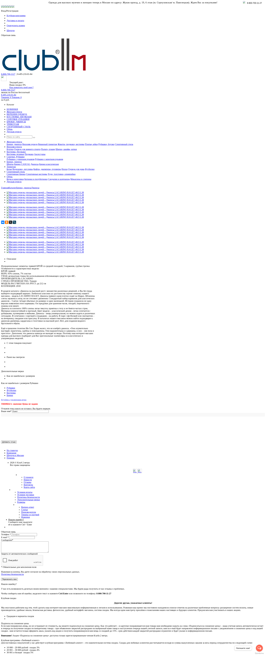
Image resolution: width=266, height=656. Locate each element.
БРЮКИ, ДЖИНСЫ (16, 122)
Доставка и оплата (15, 20)
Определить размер (16, 25)
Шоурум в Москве (15, 455)
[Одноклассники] (6, 222)
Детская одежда (14, 132)
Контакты (28, 485)
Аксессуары (39, 154)
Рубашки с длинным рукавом (20, 159)
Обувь (9, 129)
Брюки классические (49, 164)
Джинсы (35, 164)
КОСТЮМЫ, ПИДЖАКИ (19, 117)
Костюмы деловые (15, 154)
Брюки (10, 395)
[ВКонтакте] (2, 222)
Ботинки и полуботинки (36, 179)
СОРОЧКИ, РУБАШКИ (18, 119)
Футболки (89, 169)
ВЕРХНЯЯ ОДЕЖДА (17, 114)
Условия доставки (25, 495)
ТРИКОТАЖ (13, 124)
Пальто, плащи (48, 149)
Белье (9, 169)
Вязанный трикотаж (47, 144)
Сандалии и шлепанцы (59, 179)
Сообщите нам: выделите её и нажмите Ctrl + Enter (20, 522)
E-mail (5, 537)
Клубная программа (16, 15)
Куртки (10, 149)
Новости (28, 480)
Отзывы (27, 482)
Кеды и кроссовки (15, 179)
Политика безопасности (28, 497)
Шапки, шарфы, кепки (66, 149)
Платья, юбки (91, 144)
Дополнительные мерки (28, 500)
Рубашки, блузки (106, 144)
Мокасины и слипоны (80, 179)
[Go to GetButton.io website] (259, 653)
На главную (12, 450)
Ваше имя (6, 411)
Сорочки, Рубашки (16, 157)
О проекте (28, 477)
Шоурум (11, 30)
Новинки (25, 517)
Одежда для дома (76, 169)
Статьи (24, 509)
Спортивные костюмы (36, 174)
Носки (65, 169)
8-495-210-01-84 (8, 95)
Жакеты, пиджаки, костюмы (71, 144)
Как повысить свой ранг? (21, 87)
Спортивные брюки (16, 174)
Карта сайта (29, 487)
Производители (28, 512)
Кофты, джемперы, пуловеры (47, 169)
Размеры (21, 502)
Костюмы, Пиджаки (16, 152)
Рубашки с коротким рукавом (49, 159)
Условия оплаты (24, 492)
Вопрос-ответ (27, 507)
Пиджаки (29, 154)
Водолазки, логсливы (22, 169)
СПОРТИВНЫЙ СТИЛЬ (18, 127)
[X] (10, 222)
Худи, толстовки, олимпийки (62, 174)
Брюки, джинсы (14, 144)
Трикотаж (11, 167)
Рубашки (11, 388)
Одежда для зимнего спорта (27, 149)
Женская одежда (14, 112)
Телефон (6, 534)
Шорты (10, 164)
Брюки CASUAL (22, 164)
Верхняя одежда (30, 144)
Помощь (11, 458)
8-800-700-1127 (8, 74)
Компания (11, 453)
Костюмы (11, 393)
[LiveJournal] (14, 222)
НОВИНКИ (12, 109)
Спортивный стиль (124, 144)
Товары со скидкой (30, 514)
